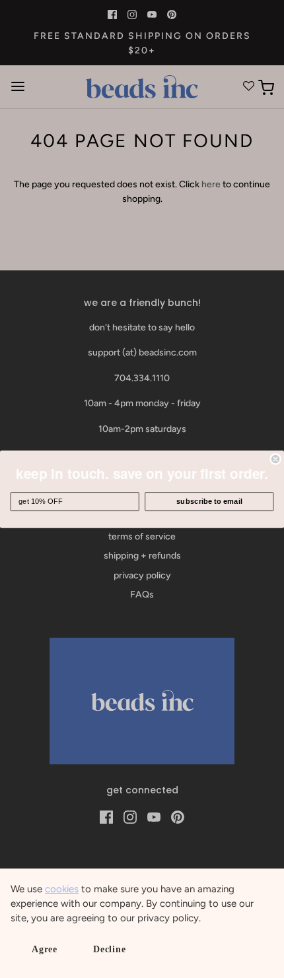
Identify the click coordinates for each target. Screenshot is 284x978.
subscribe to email (209, 501)
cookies (62, 889)
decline (109, 949)
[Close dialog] (275, 458)
